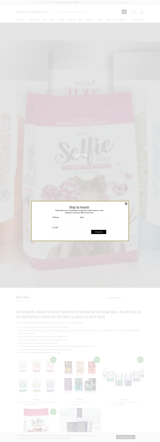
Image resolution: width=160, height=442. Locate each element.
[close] (126, 204)
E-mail (55, 227)
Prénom (55, 217)
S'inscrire (99, 232)
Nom (82, 217)
